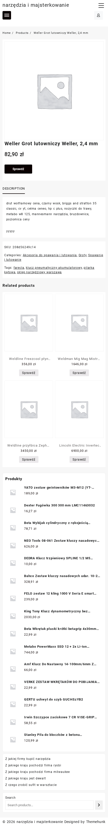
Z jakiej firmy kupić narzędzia (28, 759)
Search (10, 797)
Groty (83, 255)
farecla (19, 267)
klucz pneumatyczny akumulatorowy (54, 267)
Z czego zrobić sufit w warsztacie (31, 785)
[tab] (15, 188)
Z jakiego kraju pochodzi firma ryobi (33, 765)
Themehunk (95, 822)
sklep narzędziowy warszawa (39, 272)
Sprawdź (18, 169)
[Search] (99, 805)
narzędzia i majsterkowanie (36, 5)
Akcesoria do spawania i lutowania (50, 255)
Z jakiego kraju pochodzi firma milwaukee (37, 772)
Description (14, 188)
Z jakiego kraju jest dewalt (25, 778)
